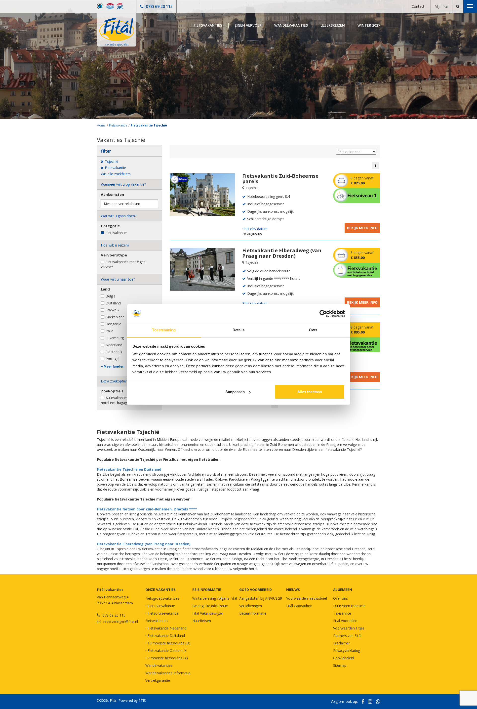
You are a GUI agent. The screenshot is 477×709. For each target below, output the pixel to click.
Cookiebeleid (343, 658)
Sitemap (339, 665)
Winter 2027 (369, 25)
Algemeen (342, 589)
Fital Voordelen (345, 620)
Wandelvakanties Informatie (167, 672)
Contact (418, 6)
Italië (109, 331)
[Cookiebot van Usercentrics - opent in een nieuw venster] (323, 313)
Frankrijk (112, 310)
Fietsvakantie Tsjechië (149, 125)
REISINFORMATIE (206, 589)
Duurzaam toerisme (349, 605)
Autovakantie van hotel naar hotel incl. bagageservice (126, 400)
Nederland (114, 344)
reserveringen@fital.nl (120, 621)
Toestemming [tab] (164, 330)
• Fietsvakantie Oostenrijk (165, 650)
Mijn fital (441, 6)
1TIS (142, 700)
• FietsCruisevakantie (162, 613)
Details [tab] (239, 330)
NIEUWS (293, 589)
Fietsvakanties (208, 25)
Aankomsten (112, 194)
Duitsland (113, 303)
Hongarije (113, 324)
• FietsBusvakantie (160, 605)
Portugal (112, 358)
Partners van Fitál (347, 635)
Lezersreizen (332, 25)
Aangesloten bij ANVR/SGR (260, 598)
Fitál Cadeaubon (299, 605)
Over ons (340, 598)
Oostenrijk (114, 351)
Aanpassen (235, 392)
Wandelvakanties (291, 25)
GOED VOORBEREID (255, 589)
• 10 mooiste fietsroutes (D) (167, 643)
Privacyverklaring (346, 650)
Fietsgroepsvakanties (162, 598)
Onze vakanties (160, 589)
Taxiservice (342, 613)
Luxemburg (115, 337)
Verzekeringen (250, 605)
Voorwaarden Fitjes (348, 628)
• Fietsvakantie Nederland (165, 628)
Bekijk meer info (362, 227)
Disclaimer (341, 643)
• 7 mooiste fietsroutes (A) (166, 658)
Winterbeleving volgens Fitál (214, 598)
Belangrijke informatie (210, 605)
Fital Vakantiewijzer (207, 613)
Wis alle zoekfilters (116, 173)
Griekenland (115, 317)
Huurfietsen (201, 620)
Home (101, 125)
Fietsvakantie (118, 125)
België (111, 296)
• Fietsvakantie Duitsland (165, 635)
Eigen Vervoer (248, 25)
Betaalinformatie (252, 613)
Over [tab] (313, 330)
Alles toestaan (309, 392)
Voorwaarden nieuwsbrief (306, 598)
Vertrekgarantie (157, 680)
